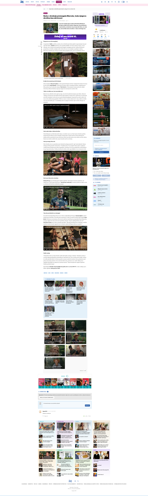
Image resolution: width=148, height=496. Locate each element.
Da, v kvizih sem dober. (98, 171)
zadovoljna (61, 421)
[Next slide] (90, 376)
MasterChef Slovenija (30, 4)
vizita (77, 421)
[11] (86, 383)
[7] (60, 383)
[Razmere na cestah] (112, 2)
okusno (78, 450)
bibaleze (42, 421)
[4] (42, 383)
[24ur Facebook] (75, 481)
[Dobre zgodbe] (101, 2)
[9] (73, 383)
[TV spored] (108, 2)
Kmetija (38, 4)
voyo (95, 450)
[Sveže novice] (44, 9)
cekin (95, 421)
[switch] (123, 2)
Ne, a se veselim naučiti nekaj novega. (101, 172)
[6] (54, 383)
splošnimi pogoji (103, 148)
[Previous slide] (88, 376)
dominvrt (60, 450)
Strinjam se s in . (101, 149)
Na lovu (54, 4)
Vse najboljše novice (46, 4)
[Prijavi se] (119, 2)
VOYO (59, 4)
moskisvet (42, 450)
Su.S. (41, 44)
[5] (48, 383)
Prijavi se (65, 4)
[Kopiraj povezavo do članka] (41, 54)
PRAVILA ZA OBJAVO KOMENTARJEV (46, 397)
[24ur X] (78, 481)
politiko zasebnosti (98, 149)
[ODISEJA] (64, 376)
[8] (67, 383)
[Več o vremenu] (108, 36)
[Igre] (105, 2)
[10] (79, 383)
